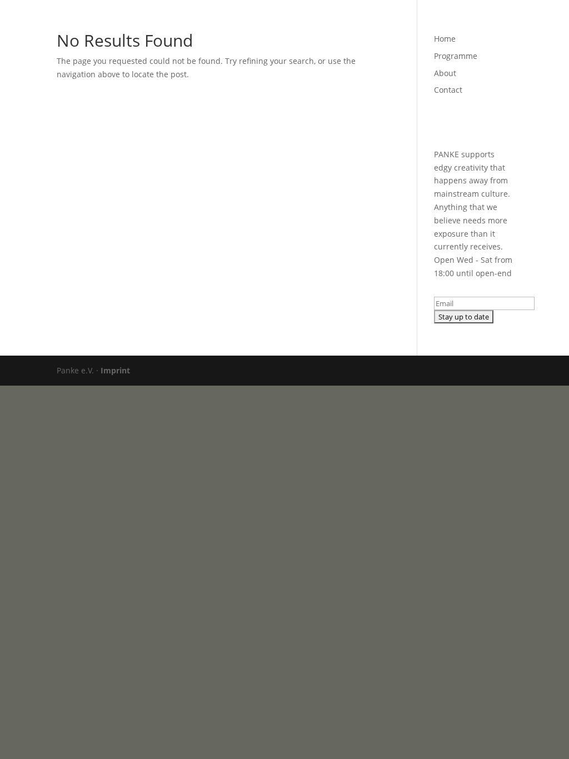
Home (318, 22)
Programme (367, 22)
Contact (456, 22)
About (415, 22)
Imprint (115, 370)
